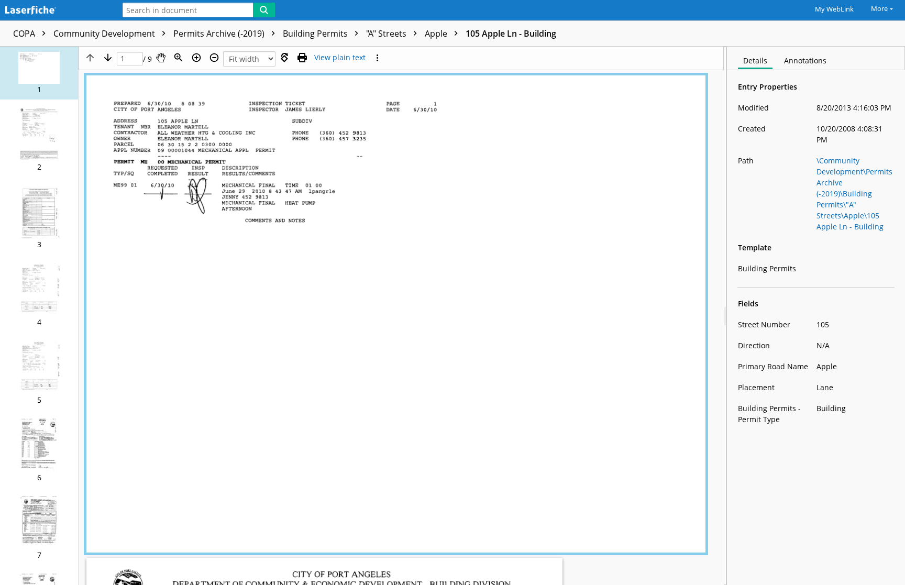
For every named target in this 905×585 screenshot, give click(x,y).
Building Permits (316, 33)
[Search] (264, 10)
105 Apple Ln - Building (511, 33)
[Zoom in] (196, 58)
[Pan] (161, 58)
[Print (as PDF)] (302, 58)
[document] (816, 316)
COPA (25, 33)
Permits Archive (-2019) (220, 33)
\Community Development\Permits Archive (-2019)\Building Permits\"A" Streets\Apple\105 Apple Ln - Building (854, 193)
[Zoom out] (214, 58)
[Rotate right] (284, 58)
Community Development (105, 33)
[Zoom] (178, 58)
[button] (39, 73)
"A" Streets (387, 33)
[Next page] (108, 58)
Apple (437, 33)
